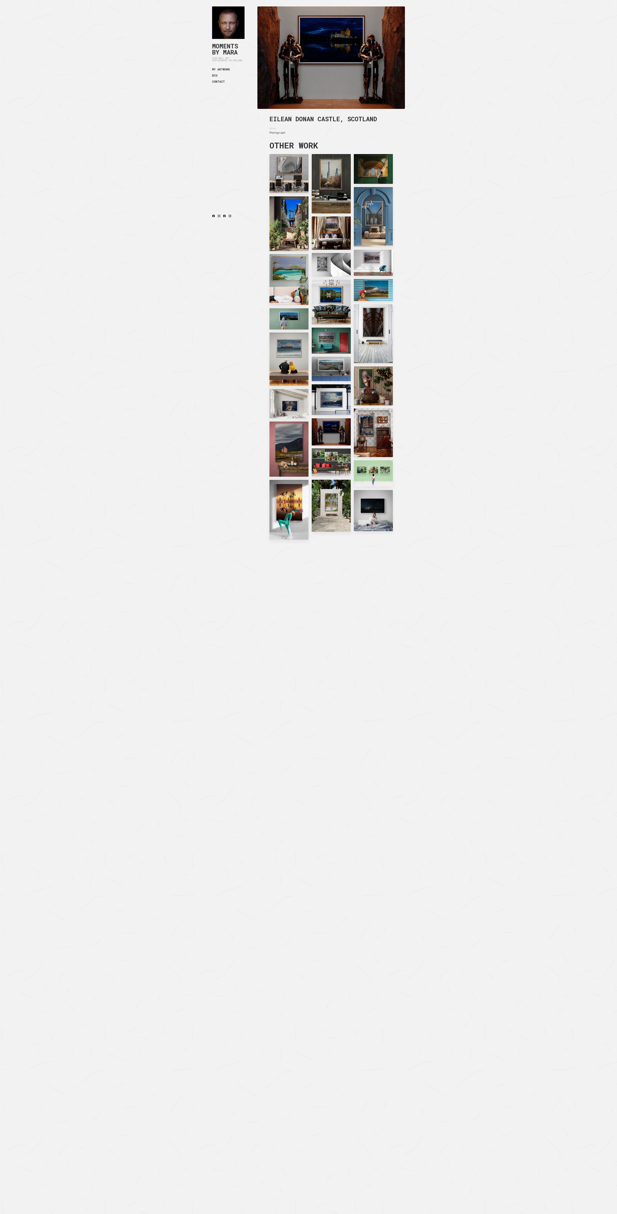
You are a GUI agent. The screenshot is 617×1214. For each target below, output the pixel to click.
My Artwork (221, 69)
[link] (228, 22)
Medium (272, 129)
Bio (214, 75)
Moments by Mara (225, 49)
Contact (218, 81)
